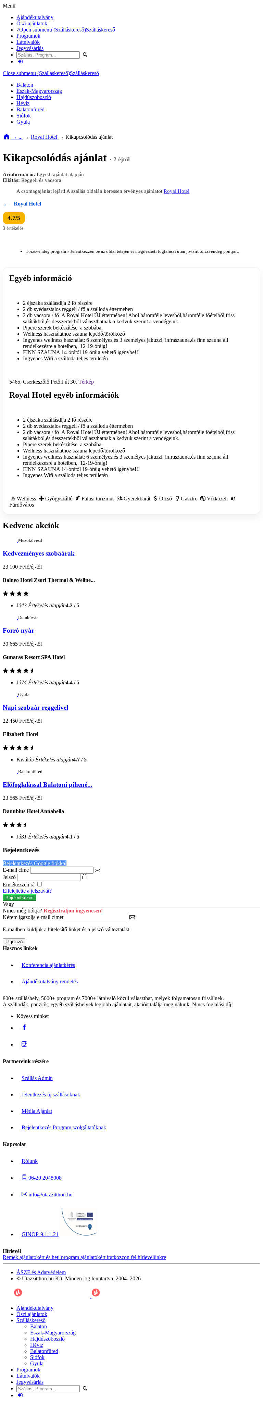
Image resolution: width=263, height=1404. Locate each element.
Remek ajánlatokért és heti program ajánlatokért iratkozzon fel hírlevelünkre (84, 1257)
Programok (28, 36)
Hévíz (22, 103)
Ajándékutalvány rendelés (50, 981)
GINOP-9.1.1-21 (40, 1234)
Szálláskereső (100, 30)
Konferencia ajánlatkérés (48, 965)
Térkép (86, 382)
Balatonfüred (30, 109)
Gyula (23, 122)
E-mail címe (16, 870)
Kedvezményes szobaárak (39, 553)
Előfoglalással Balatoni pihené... (47, 784)
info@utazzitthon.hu (50, 1194)
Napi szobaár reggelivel (35, 707)
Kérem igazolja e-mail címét (33, 917)
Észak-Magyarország (39, 91)
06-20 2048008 (44, 1178)
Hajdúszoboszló (33, 97)
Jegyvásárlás (29, 48)
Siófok (23, 116)
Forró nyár (18, 630)
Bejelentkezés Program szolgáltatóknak (64, 1127)
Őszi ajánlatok (31, 23)
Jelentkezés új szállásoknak (51, 1094)
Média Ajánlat (37, 1111)
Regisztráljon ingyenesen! (73, 911)
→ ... (16, 137)
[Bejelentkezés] (20, 61)
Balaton (24, 85)
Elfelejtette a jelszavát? (27, 891)
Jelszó (9, 877)
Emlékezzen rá (19, 884)
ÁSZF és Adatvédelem (41, 1272)
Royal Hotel (45, 137)
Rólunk (30, 1161)
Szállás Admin (37, 1078)
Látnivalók (28, 42)
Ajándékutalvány (34, 17)
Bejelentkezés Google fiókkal (34, 863)
